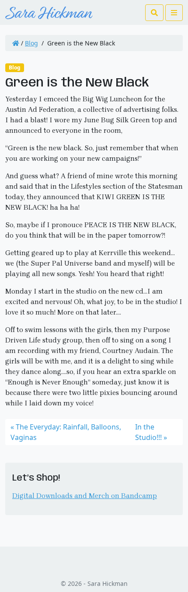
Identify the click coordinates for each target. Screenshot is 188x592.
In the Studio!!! (148, 432)
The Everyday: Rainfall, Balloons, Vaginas (65, 432)
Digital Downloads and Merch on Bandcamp (84, 496)
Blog (31, 43)
